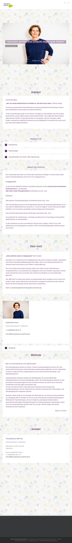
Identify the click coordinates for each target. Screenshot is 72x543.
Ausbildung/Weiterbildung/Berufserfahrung (26, 288)
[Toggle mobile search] (65, 3)
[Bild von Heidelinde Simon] (16, 302)
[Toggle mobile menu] (68, 3)
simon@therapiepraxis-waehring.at (18, 334)
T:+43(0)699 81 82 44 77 (13, 330)
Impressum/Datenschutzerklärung (19, 539)
